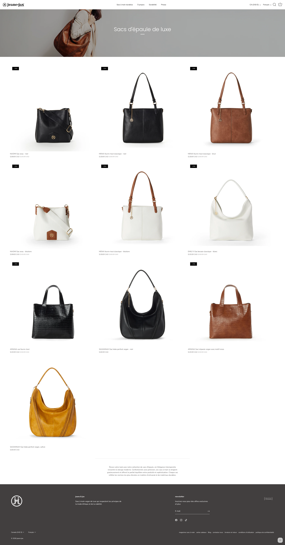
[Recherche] (274, 4)
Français (266, 5)
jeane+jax (20, 538)
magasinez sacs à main (187, 532)
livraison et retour (231, 532)
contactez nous (218, 532)
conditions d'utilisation (246, 532)
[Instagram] (181, 520)
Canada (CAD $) (16, 532)
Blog (209, 532)
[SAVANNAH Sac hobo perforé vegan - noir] (142, 303)
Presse (163, 5)
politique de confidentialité (265, 532)
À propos (140, 5)
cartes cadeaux (201, 532)
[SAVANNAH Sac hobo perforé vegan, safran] (53, 401)
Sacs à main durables (125, 5)
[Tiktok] (186, 520)
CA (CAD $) (254, 5)
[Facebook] (176, 520)
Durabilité (153, 5)
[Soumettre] (208, 511)
